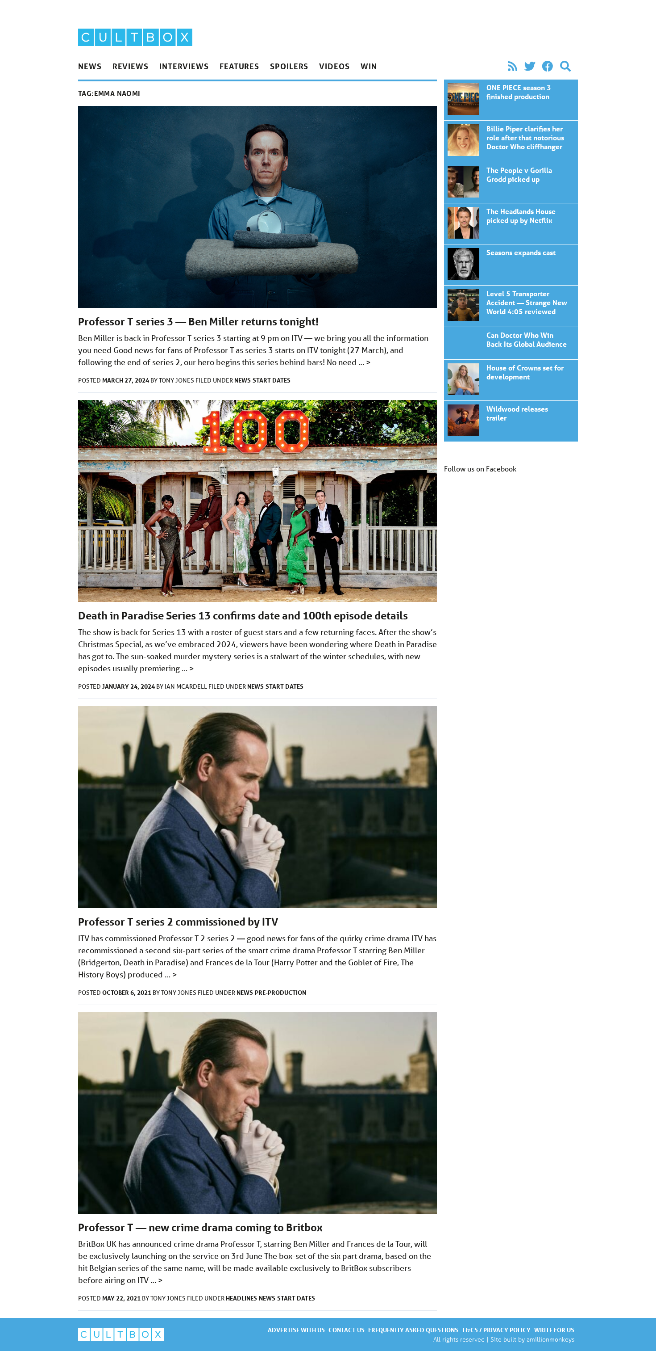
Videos (334, 66)
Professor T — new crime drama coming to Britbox (200, 1227)
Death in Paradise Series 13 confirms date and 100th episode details (243, 615)
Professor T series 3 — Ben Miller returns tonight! (198, 321)
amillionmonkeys (550, 1339)
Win (369, 66)
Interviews (184, 66)
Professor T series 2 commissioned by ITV (178, 921)
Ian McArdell (186, 686)
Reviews (130, 66)
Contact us (346, 1330)
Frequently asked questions (413, 1330)
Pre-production (280, 992)
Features (239, 66)
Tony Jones (177, 380)
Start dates (272, 380)
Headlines (241, 1298)
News (90, 66)
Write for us (554, 1330)
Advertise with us (296, 1330)
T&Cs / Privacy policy (496, 1330)
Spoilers (289, 66)
